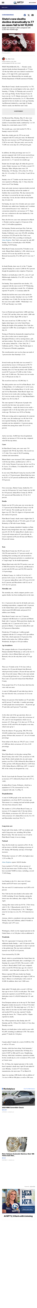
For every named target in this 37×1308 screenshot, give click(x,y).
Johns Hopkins (6, 240)
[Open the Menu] (2, 2)
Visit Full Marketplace (29, 1088)
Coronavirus (8, 15)
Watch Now (32, 2)
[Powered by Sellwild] (32, 1186)
